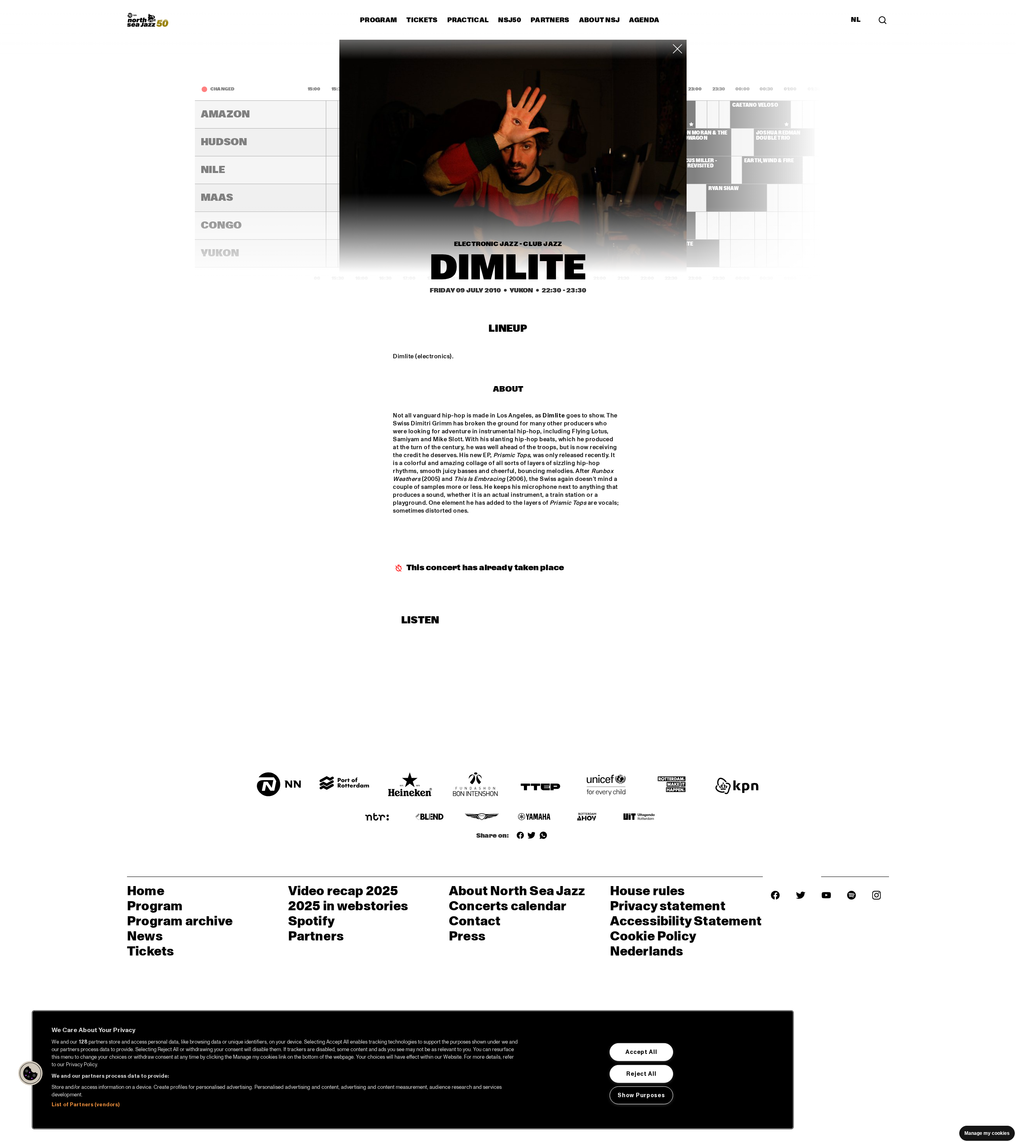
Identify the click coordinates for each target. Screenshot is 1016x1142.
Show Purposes (641, 1095)
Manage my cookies (987, 1133)
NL (855, 19)
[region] (413, 1069)
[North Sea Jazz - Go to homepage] (147, 20)
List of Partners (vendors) (85, 1104)
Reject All (641, 1073)
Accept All (641, 1052)
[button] (30, 1073)
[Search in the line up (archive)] (882, 19)
